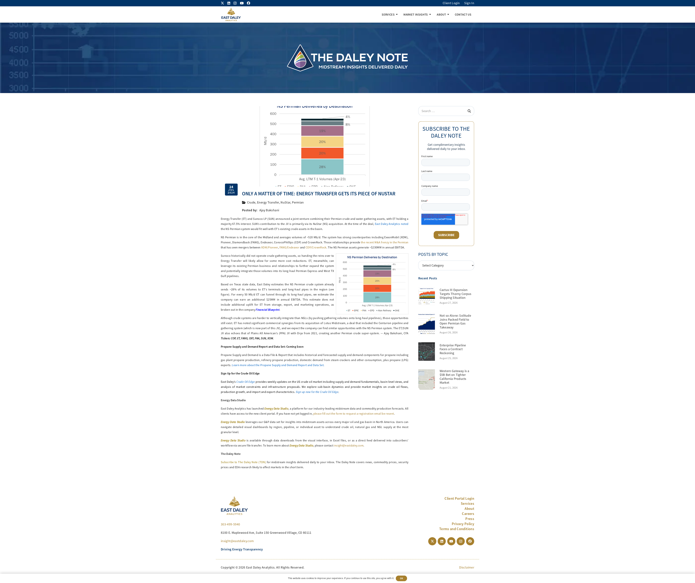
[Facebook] (248, 3)
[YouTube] (242, 3)
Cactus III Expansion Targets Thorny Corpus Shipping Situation (455, 294)
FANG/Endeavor (289, 247)
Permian (298, 202)
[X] (222, 3)
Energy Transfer (268, 202)
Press (469, 518)
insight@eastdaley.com (348, 445)
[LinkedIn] (228, 3)
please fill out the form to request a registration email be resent (353, 414)
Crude (251, 202)
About (469, 508)
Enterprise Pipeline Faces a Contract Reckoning (453, 349)
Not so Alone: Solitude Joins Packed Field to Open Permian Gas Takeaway (455, 321)
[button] (397, 14)
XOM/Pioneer (269, 247)
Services (467, 503)
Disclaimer (466, 567)
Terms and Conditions (456, 529)
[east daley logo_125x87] (231, 14)
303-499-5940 (230, 524)
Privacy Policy (463, 523)
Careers (468, 513)
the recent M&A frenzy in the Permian (384, 242)
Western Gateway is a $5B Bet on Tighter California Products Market (454, 377)
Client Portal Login (459, 498)
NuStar (285, 202)
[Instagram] (235, 3)
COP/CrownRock (316, 247)
